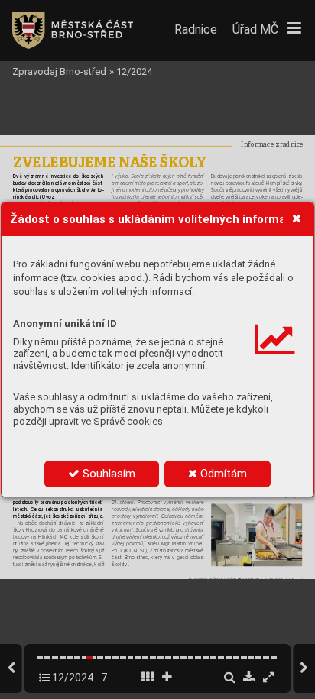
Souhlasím (107, 474)
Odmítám (222, 474)
